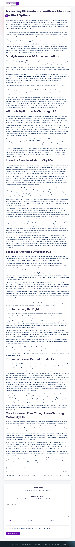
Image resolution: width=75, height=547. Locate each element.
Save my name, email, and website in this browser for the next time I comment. (31, 528)
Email (30, 521)
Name (8, 521)
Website (51, 521)
